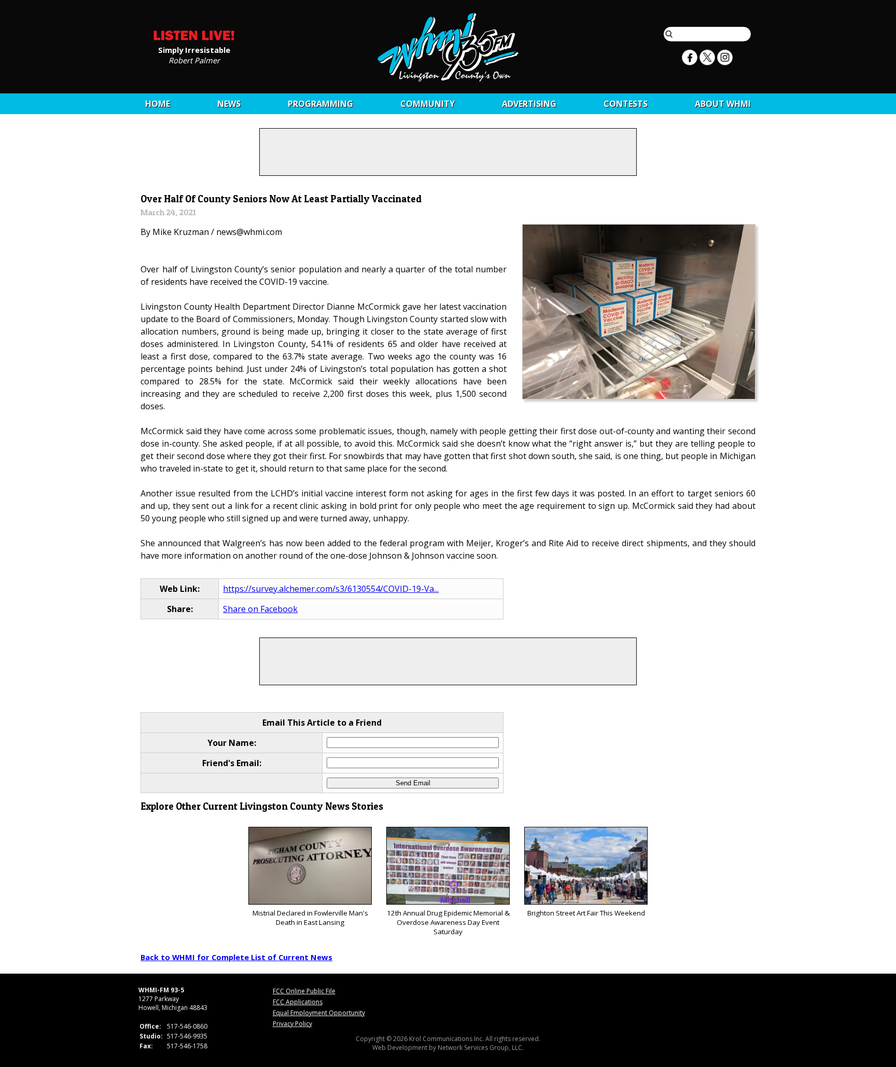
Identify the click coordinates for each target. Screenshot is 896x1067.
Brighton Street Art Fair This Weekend (586, 913)
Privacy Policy (292, 1023)
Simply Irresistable (194, 49)
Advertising (529, 103)
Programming (320, 103)
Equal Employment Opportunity (319, 1012)
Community (427, 103)
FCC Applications (298, 1001)
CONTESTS (626, 103)
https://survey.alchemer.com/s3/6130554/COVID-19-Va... (331, 588)
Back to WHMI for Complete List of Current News (236, 957)
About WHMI (723, 103)
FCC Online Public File (304, 991)
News (229, 103)
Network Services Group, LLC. (481, 1047)
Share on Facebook (260, 609)
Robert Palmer (194, 59)
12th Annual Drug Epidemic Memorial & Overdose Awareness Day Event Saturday (448, 922)
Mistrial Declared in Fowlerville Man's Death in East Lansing (310, 917)
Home (157, 103)
